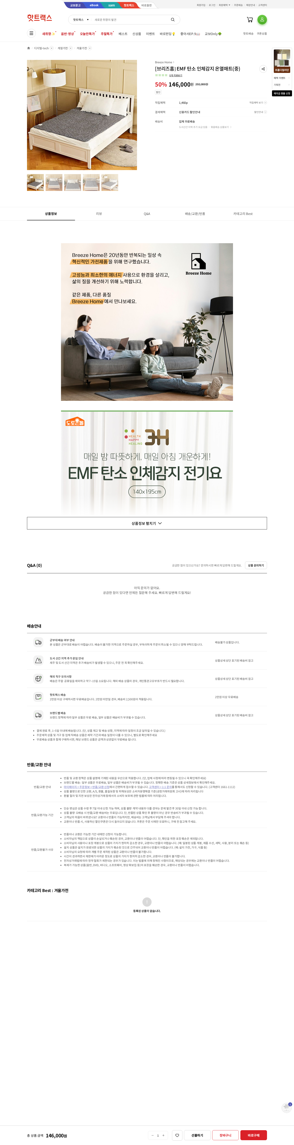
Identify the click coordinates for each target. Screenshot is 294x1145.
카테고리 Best (243, 213)
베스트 (123, 33)
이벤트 (150, 33)
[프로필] (262, 19)
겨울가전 (82, 48)
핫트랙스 (78, 20)
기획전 (277, 84)
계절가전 (63, 48)
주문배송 (238, 5)
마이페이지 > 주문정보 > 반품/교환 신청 (86, 787)
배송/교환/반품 (195, 213)
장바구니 (225, 1135)
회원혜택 (223, 5)
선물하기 (197, 1135)
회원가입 (201, 5)
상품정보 (51, 213)
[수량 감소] (152, 1135)
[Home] (28, 48)
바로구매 (254, 1135)
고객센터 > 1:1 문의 (160, 787)
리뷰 (99, 213)
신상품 (136, 33)
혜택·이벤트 (279, 78)
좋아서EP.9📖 (190, 33)
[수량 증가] (163, 1135)
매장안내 (250, 5)
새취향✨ (48, 33)
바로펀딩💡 (168, 33)
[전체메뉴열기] (31, 33)
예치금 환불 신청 (282, 93)
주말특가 (107, 33)
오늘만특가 (87, 33)
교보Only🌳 (213, 33)
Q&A (147, 213)
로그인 (212, 5)
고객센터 (262, 5)
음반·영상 (67, 33)
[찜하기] (177, 1135)
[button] (263, 69)
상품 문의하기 (256, 565)
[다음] (138, 117)
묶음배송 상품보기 (220, 127)
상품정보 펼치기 (144, 523)
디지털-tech (41, 48)
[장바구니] (249, 19)
